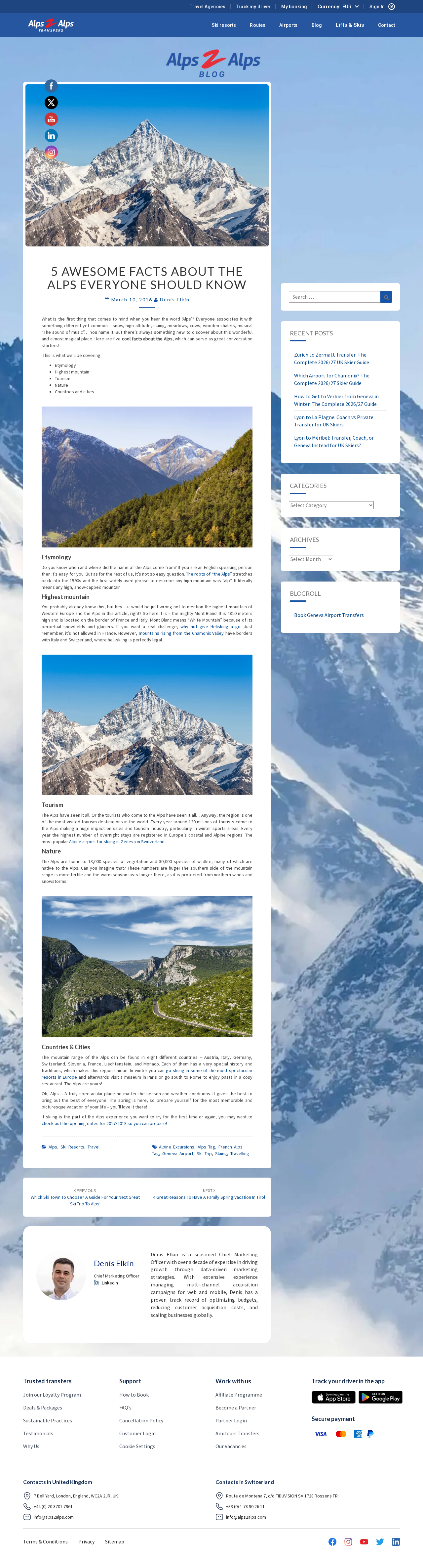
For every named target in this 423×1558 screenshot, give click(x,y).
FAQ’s (125, 1407)
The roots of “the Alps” (209, 574)
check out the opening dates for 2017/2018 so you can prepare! (104, 1123)
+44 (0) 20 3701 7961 (53, 1506)
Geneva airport (177, 1153)
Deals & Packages (42, 1407)
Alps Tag (206, 1147)
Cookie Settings (137, 1446)
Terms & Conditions (45, 1541)
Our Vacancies (231, 1446)
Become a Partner (235, 1407)
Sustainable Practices (47, 1420)
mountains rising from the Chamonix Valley (181, 633)
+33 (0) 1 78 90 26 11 (245, 1506)
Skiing (221, 1153)
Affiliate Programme (238, 1394)
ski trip (204, 1153)
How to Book (134, 1394)
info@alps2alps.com (54, 1517)
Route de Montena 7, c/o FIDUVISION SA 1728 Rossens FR (282, 1496)
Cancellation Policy (141, 1420)
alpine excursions (176, 1147)
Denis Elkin (175, 299)
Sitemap (114, 1541)
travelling (239, 1153)
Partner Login (231, 1420)
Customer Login (137, 1433)
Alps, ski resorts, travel (74, 1147)
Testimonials (38, 1433)
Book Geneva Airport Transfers (329, 615)
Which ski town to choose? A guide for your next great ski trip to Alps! (85, 1197)
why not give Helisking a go (210, 626)
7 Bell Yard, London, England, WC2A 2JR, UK (76, 1496)
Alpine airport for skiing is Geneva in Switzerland (117, 841)
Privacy (86, 1541)
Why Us (31, 1446)
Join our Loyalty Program (52, 1394)
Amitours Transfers (237, 1433)
